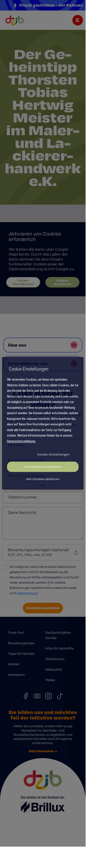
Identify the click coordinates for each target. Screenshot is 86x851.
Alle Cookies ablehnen (43, 479)
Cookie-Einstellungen (53, 454)
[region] (43, 423)
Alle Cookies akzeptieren (43, 466)
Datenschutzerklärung (21, 441)
